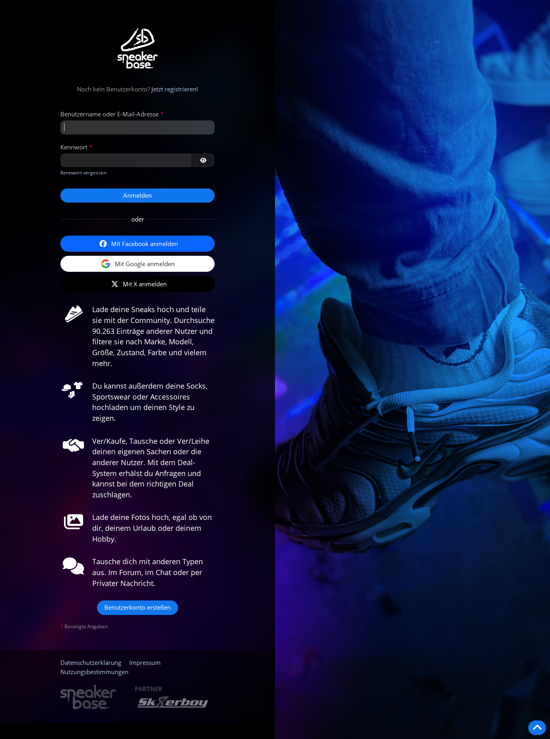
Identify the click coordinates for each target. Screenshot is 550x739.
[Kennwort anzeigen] (203, 160)
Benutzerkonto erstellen (137, 607)
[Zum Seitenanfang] (537, 727)
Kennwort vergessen (83, 172)
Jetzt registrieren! (174, 89)
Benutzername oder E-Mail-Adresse (109, 114)
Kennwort (73, 147)
